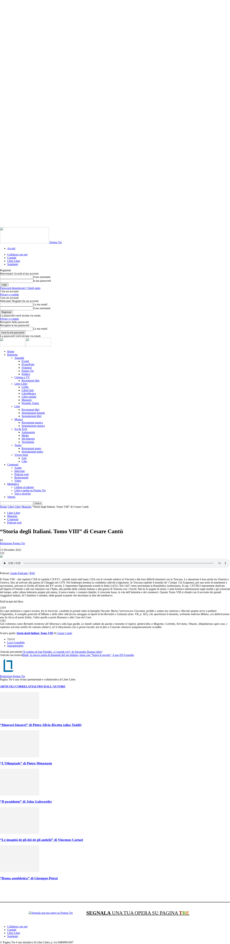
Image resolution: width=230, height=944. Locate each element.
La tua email (40, 304)
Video (17, 480)
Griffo (25, 387)
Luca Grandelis (16, 642)
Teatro (18, 445)
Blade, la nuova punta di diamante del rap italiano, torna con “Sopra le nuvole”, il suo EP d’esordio (78, 655)
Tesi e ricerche (22, 493)
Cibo (24, 461)
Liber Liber (13, 260)
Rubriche (12, 354)
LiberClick (28, 390)
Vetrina (11, 496)
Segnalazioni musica (33, 425)
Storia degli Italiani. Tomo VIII (35, 633)
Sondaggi (12, 264)
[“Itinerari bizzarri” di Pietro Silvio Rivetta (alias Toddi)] (19, 717)
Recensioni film (30, 380)
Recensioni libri (30, 409)
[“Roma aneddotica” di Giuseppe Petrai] (19, 871)
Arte (24, 458)
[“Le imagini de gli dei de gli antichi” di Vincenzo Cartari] (19, 832)
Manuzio (27, 399)
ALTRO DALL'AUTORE (49, 686)
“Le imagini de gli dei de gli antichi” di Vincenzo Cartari (41, 840)
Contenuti (12, 464)
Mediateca (13, 483)
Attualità (19, 357)
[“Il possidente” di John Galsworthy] (19, 794)
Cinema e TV (22, 377)
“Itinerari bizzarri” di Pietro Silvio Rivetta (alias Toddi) (40, 725)
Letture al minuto (24, 487)
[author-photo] (8, 673)
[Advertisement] (65, 892)
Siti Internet (28, 438)
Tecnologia (28, 441)
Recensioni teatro (31, 448)
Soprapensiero (15, 645)
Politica (26, 374)
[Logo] (13, 345)
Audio (18, 467)
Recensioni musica (32, 422)
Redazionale (21, 477)
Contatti (11, 257)
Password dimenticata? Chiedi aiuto (20, 288)
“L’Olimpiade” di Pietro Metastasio (26, 763)
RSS (32, 573)
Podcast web (21, 474)
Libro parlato (29, 396)
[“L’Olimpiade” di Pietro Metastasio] (19, 756)
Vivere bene (21, 454)
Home (10, 351)
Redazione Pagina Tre (12, 543)
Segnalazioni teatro (32, 451)
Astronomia (28, 432)
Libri (17, 406)
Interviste (19, 471)
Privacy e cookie (9, 294)
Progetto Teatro (30, 403)
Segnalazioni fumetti (33, 412)
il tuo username (41, 276)
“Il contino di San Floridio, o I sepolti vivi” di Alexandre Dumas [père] (62, 651)
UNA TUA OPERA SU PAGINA (137, 913)
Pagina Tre (28, 370)
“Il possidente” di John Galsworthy (26, 801)
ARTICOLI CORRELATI (16, 686)
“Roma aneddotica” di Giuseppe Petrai (29, 878)
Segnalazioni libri (31, 416)
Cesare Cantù (64, 633)
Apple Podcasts (19, 573)
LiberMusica (29, 393)
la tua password (42, 280)
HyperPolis (28, 364)
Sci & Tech (20, 429)
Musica (18, 419)
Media (25, 435)
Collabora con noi (17, 254)
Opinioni (27, 367)
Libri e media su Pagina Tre (30, 490)
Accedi (11, 248)
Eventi (25, 361)
